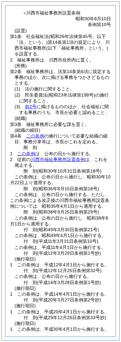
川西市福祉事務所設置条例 (58, 159)
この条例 (35, 135)
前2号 (30, 106)
